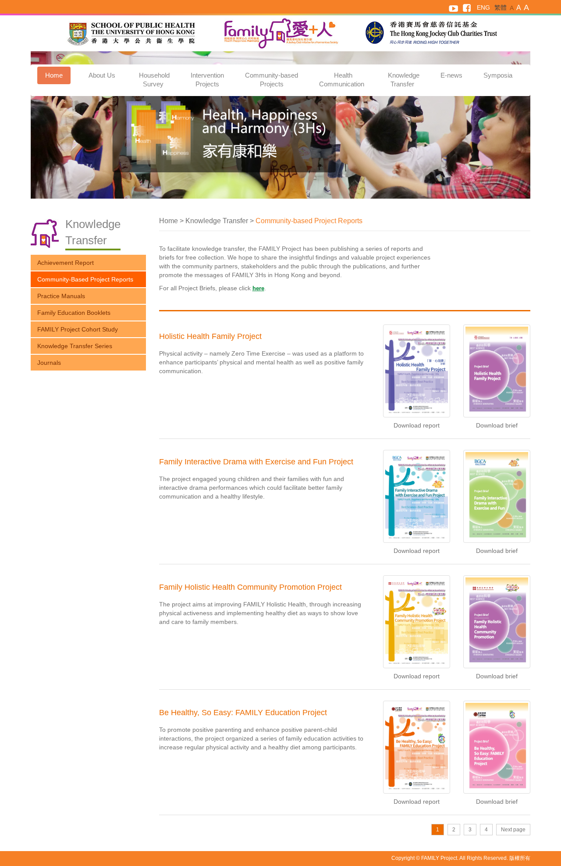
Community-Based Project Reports (85, 279)
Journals (49, 362)
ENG (483, 7)
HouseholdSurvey (154, 79)
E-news (451, 75)
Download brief (497, 425)
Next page (513, 830)
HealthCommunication (342, 79)
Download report (417, 425)
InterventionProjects (207, 79)
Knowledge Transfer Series (74, 345)
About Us (103, 75)
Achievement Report (65, 262)
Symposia (497, 75)
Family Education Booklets (73, 312)
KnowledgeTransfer (403, 79)
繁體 (500, 7)
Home (54, 75)
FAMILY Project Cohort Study (77, 329)
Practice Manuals (61, 295)
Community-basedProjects (271, 79)
